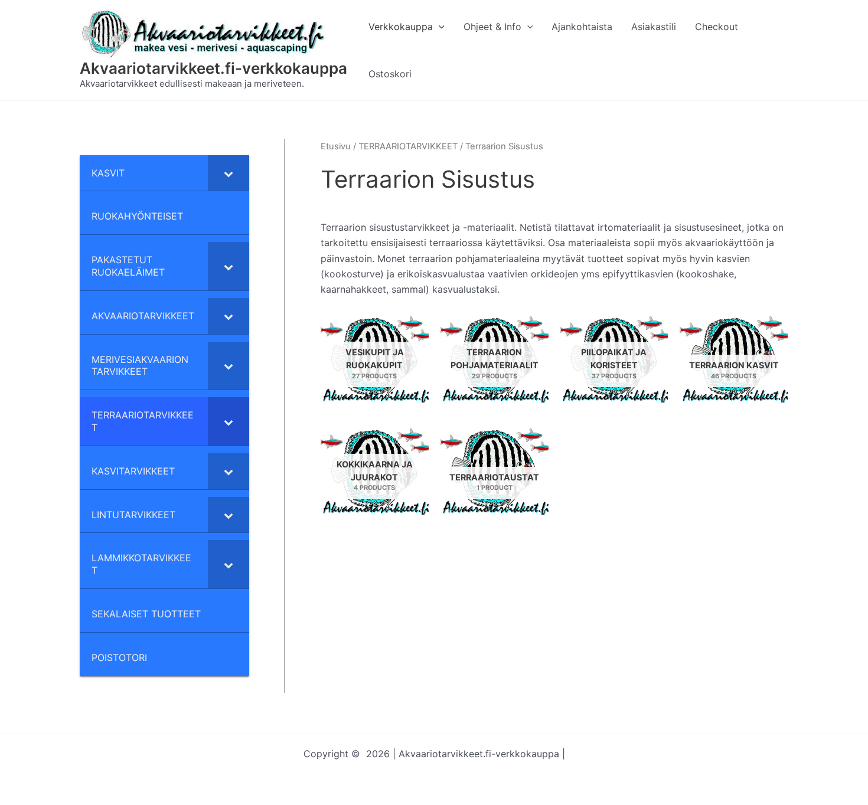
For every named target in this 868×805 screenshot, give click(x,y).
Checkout (716, 26)
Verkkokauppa (400, 26)
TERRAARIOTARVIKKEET (408, 146)
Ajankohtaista (582, 26)
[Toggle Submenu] (228, 173)
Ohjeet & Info (492, 26)
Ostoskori (390, 74)
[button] (439, 26)
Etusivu (336, 146)
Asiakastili (653, 26)
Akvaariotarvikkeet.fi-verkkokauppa (213, 68)
